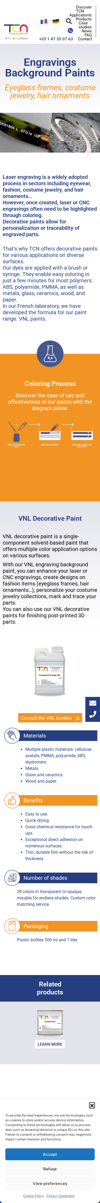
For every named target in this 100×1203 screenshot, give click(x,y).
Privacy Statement (60, 1196)
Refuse (50, 1168)
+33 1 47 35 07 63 (56, 39)
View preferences (50, 1183)
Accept (50, 1154)
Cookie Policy (33, 1196)
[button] (92, 1105)
